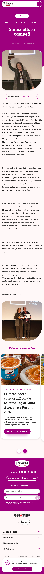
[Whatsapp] (23, 96)
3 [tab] (19, 337)
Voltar (22, 16)
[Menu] (34, 4)
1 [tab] (15, 337)
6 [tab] (28, 337)
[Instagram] (21, 472)
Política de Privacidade (14, 503)
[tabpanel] (22, 321)
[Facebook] (27, 96)
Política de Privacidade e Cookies (27, 556)
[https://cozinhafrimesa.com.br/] (22, 522)
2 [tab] (17, 337)
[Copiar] (35, 96)
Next (25, 451)
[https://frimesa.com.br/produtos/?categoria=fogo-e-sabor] (22, 515)
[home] (8, 4)
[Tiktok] (28, 472)
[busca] (39, 4)
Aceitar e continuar (22, 569)
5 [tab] (26, 337)
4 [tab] (23, 337)
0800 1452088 (30, 478)
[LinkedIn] (31, 96)
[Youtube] (32, 472)
